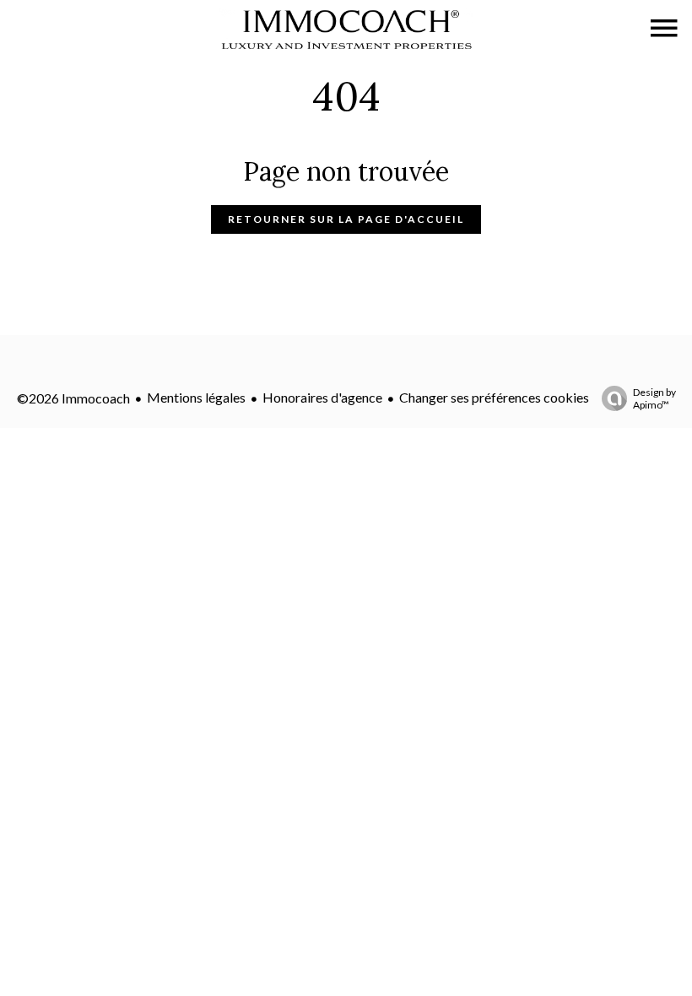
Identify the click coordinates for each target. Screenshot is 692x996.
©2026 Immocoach (73, 398)
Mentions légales (196, 397)
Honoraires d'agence (322, 397)
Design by (654, 398)
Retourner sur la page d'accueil (346, 219)
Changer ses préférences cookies (494, 397)
